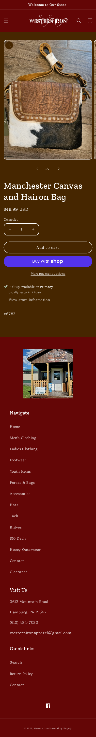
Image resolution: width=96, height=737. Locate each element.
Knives (16, 527)
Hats (14, 504)
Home (15, 426)
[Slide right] (58, 168)
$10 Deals (18, 538)
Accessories (20, 493)
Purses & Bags (22, 482)
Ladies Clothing (24, 448)
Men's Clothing (23, 437)
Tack (14, 515)
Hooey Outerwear (25, 549)
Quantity (11, 219)
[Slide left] (37, 168)
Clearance (18, 571)
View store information (29, 299)
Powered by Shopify (60, 728)
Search (16, 662)
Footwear (18, 459)
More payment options (48, 273)
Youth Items (20, 471)
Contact (17, 560)
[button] (6, 20)
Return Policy (21, 673)
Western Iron (41, 728)
